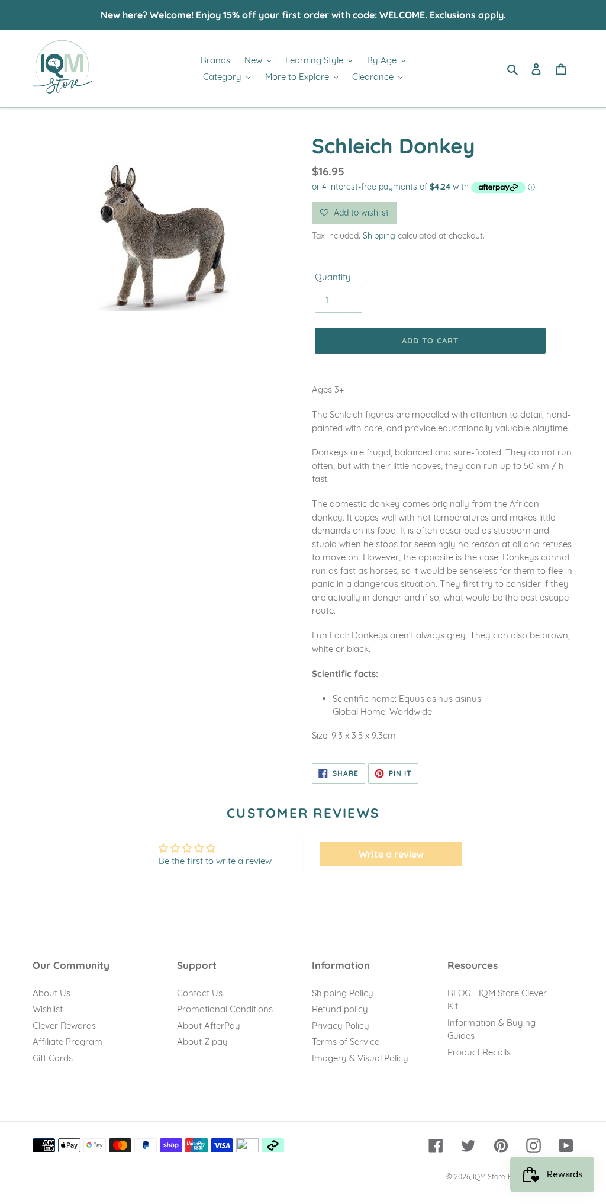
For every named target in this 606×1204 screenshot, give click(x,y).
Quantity (333, 276)
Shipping (379, 235)
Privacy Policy (340, 1025)
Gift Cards (53, 1058)
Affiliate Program (67, 1041)
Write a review (391, 854)
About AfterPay (208, 1025)
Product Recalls (479, 1052)
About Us (51, 992)
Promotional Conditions (225, 1008)
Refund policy (340, 1008)
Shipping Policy (342, 992)
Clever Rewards (64, 1025)
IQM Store (489, 1176)
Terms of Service (345, 1041)
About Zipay (202, 1041)
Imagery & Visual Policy (360, 1058)
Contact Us (200, 992)
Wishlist (48, 1008)
